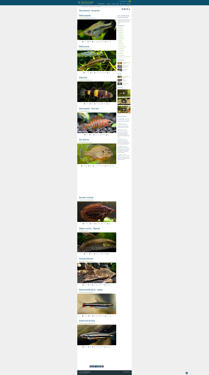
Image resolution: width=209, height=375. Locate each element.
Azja (109, 72)
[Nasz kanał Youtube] (127, 9)
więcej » (119, 23)
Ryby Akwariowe (86, 2)
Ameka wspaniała (85, 15)
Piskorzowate (121, 43)
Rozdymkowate (121, 45)
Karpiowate (121, 30)
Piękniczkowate (121, 37)
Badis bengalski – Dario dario (89, 108)
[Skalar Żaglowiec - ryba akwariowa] (120, 84)
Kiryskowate (121, 33)
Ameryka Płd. (108, 284)
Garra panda (125, 69)
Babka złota (83, 77)
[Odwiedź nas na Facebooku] (125, 9)
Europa (113, 165)
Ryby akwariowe (121, 25)
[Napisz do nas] (123, 9)
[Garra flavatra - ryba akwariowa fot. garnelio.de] (120, 70)
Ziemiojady (121, 42)
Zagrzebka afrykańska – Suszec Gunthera (126, 62)
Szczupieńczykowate (122, 47)
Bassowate (121, 53)
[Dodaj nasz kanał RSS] (129, 9)
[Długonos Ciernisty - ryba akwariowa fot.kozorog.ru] (97, 251)
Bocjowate (121, 27)
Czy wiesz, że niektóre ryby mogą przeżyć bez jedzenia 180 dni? (123, 16)
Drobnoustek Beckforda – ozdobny (91, 289)
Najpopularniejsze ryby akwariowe (124, 56)
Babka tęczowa (84, 46)
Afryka (109, 223)
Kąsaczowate (121, 32)
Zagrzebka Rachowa (126, 66)
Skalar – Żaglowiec (126, 83)
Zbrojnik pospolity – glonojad (126, 76)
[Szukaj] (130, 1)
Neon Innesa (125, 80)
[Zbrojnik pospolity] (120, 77)
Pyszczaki (120, 40)
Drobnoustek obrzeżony (87, 320)
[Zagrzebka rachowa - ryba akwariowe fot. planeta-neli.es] (120, 66)
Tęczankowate (121, 48)
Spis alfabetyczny (122, 55)
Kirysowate (121, 35)
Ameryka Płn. (108, 41)
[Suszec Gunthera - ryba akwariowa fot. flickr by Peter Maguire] (120, 63)
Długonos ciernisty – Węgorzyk (89, 228)
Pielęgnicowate (121, 38)
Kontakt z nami (127, 372)
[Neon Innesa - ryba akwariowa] (120, 80)
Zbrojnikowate (121, 50)
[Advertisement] (96, 181)
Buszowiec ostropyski (86, 197)
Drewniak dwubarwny (86, 258)
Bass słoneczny (84, 139)
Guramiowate (121, 28)
